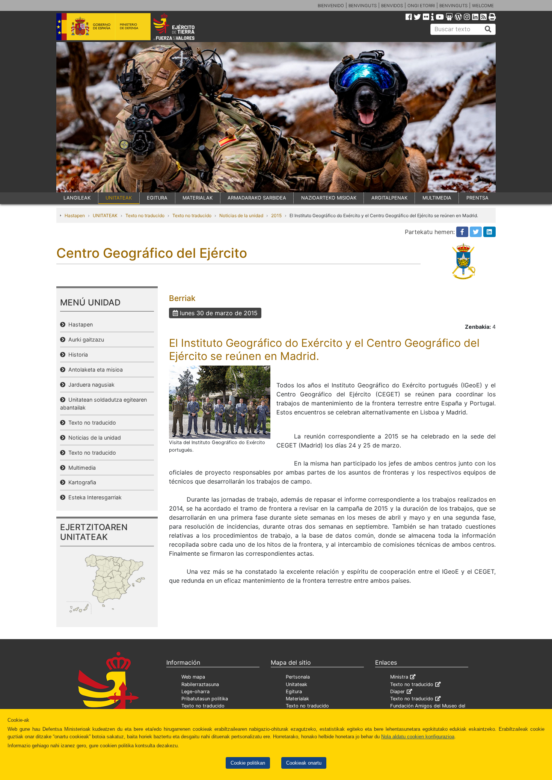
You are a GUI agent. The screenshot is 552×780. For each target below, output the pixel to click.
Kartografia (80, 482)
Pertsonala (298, 677)
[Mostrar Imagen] (219, 401)
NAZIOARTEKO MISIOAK (328, 198)
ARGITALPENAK (389, 198)
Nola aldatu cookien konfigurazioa (417, 736)
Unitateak (296, 684)
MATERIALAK (197, 198)
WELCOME (483, 5)
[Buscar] (488, 29)
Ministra (399, 677)
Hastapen (75, 215)
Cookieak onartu (303, 763)
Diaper (397, 691)
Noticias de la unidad (241, 215)
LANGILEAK (76, 198)
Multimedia (80, 467)
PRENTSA (477, 198)
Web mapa (193, 677)
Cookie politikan (248, 763)
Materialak (297, 698)
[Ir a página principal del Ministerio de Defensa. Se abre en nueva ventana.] (103, 26)
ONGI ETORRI (421, 5)
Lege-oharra (195, 691)
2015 (276, 215)
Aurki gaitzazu (84, 339)
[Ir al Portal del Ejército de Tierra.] (182, 26)
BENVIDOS (392, 5)
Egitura (294, 691)
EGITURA (157, 198)
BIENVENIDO (331, 5)
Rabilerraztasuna (200, 684)
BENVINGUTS (362, 5)
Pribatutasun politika (204, 698)
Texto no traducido (144, 215)
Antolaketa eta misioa (94, 369)
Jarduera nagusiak (90, 384)
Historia (76, 354)
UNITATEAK (119, 198)
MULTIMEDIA (436, 198)
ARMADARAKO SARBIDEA (257, 198)
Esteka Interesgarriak (93, 497)
